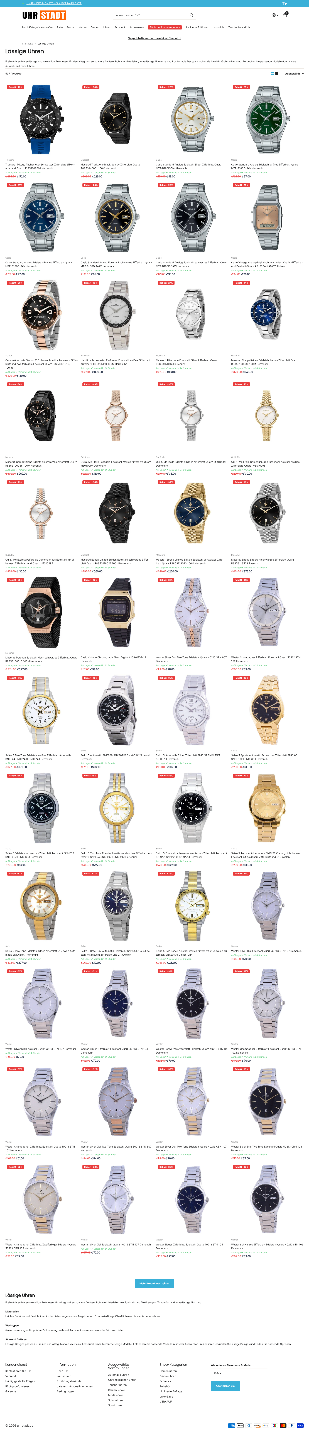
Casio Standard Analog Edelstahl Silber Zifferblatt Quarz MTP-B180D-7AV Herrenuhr (189, 166)
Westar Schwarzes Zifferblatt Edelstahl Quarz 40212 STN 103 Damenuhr (267, 1246)
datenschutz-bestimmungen (75, 1386)
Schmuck (120, 27)
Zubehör (165, 1386)
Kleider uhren (117, 1390)
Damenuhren (168, 1376)
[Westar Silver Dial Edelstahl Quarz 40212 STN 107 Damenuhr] (117, 1199)
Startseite (27, 43)
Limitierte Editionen (197, 27)
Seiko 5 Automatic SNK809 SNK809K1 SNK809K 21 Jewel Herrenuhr (115, 757)
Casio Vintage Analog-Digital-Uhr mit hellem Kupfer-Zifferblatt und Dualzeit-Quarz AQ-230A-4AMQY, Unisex (267, 264)
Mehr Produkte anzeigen (154, 1283)
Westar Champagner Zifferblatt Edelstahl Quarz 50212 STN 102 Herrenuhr (266, 659)
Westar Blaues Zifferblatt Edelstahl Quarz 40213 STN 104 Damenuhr (114, 1050)
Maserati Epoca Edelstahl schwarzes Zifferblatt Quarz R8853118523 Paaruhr (262, 561)
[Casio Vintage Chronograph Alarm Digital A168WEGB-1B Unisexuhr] (117, 612)
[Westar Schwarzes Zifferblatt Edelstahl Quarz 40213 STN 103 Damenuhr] (192, 1004)
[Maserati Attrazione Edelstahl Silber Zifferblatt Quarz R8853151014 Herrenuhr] (192, 315)
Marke (70, 27)
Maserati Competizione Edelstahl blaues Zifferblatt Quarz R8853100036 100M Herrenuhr (264, 362)
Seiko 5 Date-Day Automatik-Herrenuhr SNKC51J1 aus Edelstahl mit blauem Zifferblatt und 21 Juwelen (116, 952)
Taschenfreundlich (239, 27)
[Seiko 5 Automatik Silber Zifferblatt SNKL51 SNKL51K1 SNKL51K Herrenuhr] (192, 710)
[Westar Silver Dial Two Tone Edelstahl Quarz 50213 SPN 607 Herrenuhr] (117, 1102)
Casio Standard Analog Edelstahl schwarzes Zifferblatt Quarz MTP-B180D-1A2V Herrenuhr (116, 264)
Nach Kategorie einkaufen (37, 27)
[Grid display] (272, 73)
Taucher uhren (117, 1385)
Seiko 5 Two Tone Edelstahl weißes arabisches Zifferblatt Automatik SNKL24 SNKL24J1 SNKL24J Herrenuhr (116, 855)
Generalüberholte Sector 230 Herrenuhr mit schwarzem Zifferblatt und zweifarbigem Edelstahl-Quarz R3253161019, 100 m (41, 364)
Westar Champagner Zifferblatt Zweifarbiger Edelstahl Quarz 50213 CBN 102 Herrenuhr (40, 1246)
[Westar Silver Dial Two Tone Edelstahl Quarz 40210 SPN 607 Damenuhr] (192, 612)
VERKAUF (166, 1401)
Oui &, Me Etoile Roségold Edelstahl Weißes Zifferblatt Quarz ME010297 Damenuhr (116, 463)
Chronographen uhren (122, 1379)
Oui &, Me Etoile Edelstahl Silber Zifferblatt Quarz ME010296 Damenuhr (191, 463)
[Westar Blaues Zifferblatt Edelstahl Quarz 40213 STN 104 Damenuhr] (117, 1004)
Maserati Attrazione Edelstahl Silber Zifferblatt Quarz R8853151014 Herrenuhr (186, 362)
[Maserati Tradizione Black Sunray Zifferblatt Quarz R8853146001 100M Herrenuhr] (117, 119)
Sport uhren (115, 1405)
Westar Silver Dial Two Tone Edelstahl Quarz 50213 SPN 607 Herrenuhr (116, 1148)
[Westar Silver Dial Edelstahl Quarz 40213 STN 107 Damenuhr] (267, 906)
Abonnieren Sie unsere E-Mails (231, 1365)
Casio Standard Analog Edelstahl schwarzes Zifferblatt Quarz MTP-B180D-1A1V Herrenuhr (191, 264)
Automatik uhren (118, 1374)
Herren (83, 27)
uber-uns (62, 1371)
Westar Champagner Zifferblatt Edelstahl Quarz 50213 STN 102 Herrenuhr (40, 1148)
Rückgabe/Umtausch (18, 1386)
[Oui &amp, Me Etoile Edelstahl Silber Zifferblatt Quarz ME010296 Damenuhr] (192, 417)
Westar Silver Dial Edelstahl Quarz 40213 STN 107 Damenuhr (266, 950)
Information (66, 1364)
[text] (154, 51)
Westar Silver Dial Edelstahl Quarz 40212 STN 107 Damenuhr (116, 1244)
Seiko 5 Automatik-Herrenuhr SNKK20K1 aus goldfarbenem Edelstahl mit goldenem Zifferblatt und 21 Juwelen (265, 855)
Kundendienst (16, 1364)
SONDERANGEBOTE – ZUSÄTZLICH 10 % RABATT (57, 3)
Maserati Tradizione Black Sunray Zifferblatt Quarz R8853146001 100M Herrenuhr (110, 166)
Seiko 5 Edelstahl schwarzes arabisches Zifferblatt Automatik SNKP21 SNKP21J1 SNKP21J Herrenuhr (191, 855)
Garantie (10, 1391)
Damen (95, 27)
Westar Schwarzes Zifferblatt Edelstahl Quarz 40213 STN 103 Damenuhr (192, 1050)
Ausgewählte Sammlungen (118, 1366)
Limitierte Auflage (171, 1391)
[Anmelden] (275, 15)
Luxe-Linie (166, 1396)
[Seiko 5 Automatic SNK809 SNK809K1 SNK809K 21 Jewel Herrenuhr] (117, 710)
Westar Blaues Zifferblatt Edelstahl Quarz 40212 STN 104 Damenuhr (189, 1246)
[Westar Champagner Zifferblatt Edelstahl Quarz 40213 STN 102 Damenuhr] (267, 1004)
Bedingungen (65, 1391)
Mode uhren (116, 1395)
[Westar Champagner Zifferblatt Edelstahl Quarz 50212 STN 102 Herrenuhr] (267, 612)
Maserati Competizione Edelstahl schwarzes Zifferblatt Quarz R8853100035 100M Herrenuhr (41, 463)
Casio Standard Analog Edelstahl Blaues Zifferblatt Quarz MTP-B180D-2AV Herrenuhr (38, 264)
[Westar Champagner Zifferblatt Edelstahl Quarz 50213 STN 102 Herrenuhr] (41, 1102)
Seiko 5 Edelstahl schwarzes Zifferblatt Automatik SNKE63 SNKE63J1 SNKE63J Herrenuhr (39, 855)
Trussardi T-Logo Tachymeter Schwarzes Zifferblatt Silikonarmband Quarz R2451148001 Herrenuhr (40, 166)
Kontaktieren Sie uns (18, 1371)
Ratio (60, 27)
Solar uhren (115, 1400)
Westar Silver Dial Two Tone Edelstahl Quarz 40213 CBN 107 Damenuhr (191, 1148)
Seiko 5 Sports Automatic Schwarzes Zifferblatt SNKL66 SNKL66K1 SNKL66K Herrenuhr (264, 757)
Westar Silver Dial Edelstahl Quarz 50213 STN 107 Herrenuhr (40, 1048)
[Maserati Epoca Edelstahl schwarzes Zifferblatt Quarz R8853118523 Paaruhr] (267, 515)
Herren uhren (168, 1371)
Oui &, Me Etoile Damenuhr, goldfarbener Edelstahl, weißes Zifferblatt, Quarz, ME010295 (265, 463)
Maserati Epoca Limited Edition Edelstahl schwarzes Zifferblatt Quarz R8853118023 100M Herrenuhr (190, 561)
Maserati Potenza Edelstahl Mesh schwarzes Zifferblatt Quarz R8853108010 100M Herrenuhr (41, 659)
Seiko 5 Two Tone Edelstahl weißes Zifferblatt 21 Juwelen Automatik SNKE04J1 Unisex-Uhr (192, 952)
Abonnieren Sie (225, 1385)
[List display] (276, 73)
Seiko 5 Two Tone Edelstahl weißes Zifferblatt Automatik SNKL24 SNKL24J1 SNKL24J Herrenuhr (38, 757)
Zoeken (191, 15)
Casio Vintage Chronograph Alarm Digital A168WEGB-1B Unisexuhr (113, 659)
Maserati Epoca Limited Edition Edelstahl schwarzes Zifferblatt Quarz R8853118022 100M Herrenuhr (115, 561)
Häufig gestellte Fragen (20, 1381)
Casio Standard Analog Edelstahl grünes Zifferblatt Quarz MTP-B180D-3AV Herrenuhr (264, 166)
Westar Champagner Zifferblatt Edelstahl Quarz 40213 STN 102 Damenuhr (266, 1050)
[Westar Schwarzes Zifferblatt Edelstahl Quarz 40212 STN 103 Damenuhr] (267, 1199)
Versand (10, 1376)
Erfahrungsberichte (69, 1381)
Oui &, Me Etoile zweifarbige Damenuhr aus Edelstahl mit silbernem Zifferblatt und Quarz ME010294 (40, 561)
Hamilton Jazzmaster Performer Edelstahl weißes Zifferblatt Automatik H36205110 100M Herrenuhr (115, 362)
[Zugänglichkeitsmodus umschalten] (284, 3)
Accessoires (137, 27)
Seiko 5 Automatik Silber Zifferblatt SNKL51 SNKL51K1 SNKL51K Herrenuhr (188, 757)
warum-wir (64, 1376)
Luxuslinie (218, 27)
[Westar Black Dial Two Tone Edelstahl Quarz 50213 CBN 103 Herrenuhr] (267, 1102)
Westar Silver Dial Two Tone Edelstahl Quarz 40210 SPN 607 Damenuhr (191, 659)
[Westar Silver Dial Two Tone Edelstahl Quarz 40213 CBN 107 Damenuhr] (192, 1102)
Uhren (106, 27)
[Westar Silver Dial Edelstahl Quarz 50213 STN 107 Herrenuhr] (41, 1004)
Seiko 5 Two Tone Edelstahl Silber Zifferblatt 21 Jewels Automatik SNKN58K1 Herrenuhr (40, 952)
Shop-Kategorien (173, 1364)
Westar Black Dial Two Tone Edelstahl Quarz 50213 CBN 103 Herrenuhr (266, 1148)
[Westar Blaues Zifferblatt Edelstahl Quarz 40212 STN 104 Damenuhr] (192, 1199)
